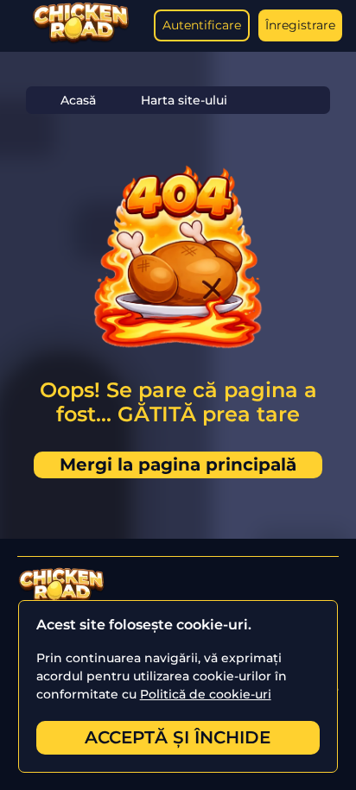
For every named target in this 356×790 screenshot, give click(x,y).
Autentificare (201, 25)
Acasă (78, 100)
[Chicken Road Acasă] (80, 40)
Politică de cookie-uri (205, 694)
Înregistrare (300, 25)
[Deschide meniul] (17, 26)
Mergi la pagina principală (178, 464)
